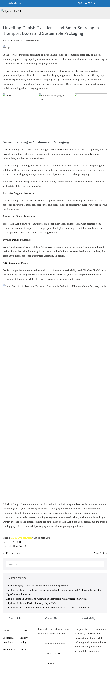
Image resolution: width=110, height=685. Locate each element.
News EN (23, 546)
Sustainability (12, 262)
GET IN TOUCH (12, 542)
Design (15, 239)
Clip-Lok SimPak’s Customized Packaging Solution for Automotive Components (48, 607)
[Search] (100, 564)
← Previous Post (11, 552)
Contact (24, 649)
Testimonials (9, 649)
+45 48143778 (52, 653)
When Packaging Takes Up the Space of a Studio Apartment (37, 585)
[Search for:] (55, 563)
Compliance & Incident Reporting (9, 664)
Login (79, 3)
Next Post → (100, 552)
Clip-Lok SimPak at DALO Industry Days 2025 (31, 603)
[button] (103, 3)
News (15, 546)
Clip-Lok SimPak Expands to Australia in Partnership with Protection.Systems (46, 598)
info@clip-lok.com (14, 3)
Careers (24, 630)
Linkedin (50, 663)
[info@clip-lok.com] (5, 3)
